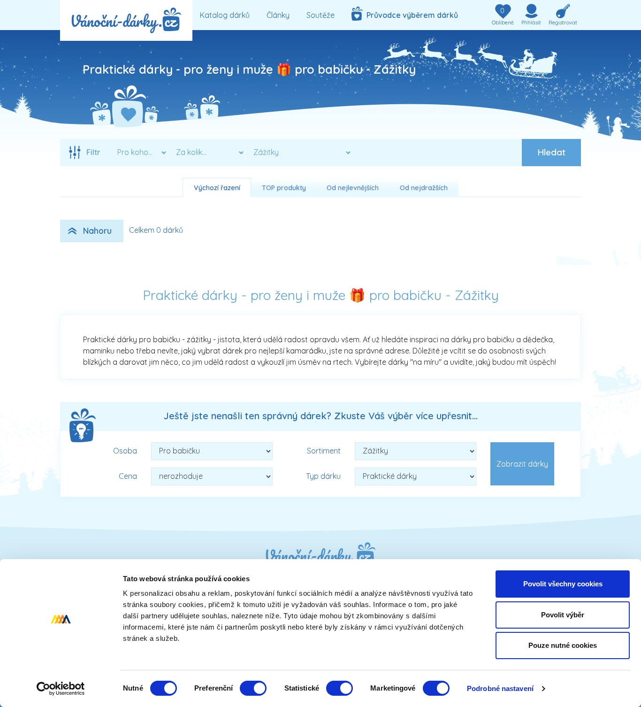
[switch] (253, 688)
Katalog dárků (225, 15)
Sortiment (324, 450)
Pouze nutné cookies (562, 645)
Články (278, 15)
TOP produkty (284, 188)
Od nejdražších (424, 188)
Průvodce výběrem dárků (410, 15)
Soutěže (320, 15)
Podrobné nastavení (500, 688)
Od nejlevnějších (353, 188)
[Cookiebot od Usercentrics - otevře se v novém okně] (61, 689)
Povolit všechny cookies (563, 584)
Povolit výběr (562, 615)
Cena (128, 476)
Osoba (125, 450)
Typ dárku (323, 476)
